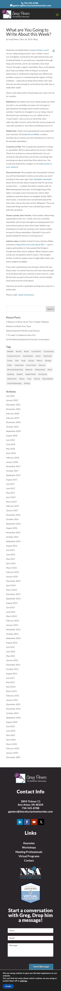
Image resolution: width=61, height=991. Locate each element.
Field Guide (47, 356)
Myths (9, 365)
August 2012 (11, 642)
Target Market (30, 374)
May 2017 (10, 493)
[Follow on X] (41, 822)
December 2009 (13, 757)
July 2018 (10, 440)
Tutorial (37, 379)
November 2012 (13, 629)
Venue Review (47, 379)
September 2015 (13, 541)
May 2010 (10, 735)
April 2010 (11, 739)
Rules (50, 369)
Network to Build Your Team (18, 326)
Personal (42, 365)
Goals (23, 360)
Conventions (36, 351)
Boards (18, 351)
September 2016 (13, 523)
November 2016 (13, 515)
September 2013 (13, 598)
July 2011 (10, 678)
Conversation (49, 351)
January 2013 (12, 625)
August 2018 (11, 435)
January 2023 (12, 400)
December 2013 (13, 594)
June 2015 (10, 554)
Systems (20, 374)
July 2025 (10, 396)
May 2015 (10, 559)
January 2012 (12, 660)
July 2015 (10, 550)
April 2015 (11, 563)
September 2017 (13, 475)
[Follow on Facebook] (27, 822)
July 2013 (10, 607)
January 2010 (12, 753)
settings (23, 981)
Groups (31, 360)
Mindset (48, 360)
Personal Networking (15, 369)
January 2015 (12, 576)
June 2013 (10, 612)
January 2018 (12, 462)
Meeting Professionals (28, 851)
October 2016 (12, 519)
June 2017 (10, 488)
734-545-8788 (30, 808)
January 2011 (12, 700)
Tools (29, 379)
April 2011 (11, 686)
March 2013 (11, 616)
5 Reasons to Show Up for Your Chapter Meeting (27, 322)
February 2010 (12, 748)
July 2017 (10, 484)
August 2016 (11, 528)
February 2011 (12, 695)
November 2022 (13, 409)
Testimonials (11, 379)
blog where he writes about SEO (31, 244)
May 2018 (10, 448)
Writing (27, 383)
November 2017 (13, 466)
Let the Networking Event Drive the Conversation (27, 339)
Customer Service (13, 356)
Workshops (29, 847)
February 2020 (12, 413)
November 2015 (13, 532)
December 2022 (13, 404)
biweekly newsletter (43, 179)
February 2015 (12, 572)
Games (9, 360)
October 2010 (12, 713)
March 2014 (11, 590)
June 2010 (10, 731)
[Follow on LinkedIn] (20, 822)
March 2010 (11, 744)
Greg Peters (14, 39)
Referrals (29, 369)
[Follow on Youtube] (34, 822)
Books (26, 351)
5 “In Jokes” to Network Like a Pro (21, 335)
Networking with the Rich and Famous (23, 330)
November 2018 (13, 422)
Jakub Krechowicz (26, 295)
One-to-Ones (31, 365)
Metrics (39, 360)
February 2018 (12, 457)
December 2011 (13, 664)
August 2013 (11, 603)
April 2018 (11, 453)
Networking (19, 365)
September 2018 (13, 431)
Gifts (17, 360)
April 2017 (11, 497)
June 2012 (10, 651)
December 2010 (13, 704)
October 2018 (12, 426)
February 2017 (12, 506)
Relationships (40, 369)
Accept (8, 986)
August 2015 (11, 546)
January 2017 (12, 510)
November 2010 (13, 709)
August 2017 (11, 479)
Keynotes (29, 843)
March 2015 (11, 568)
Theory (22, 379)
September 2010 (13, 717)
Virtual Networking (14, 383)
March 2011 (11, 691)
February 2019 (12, 418)
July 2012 (10, 647)
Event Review (28, 356)
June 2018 (10, 444)
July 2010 (10, 726)
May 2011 (10, 682)
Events (38, 356)
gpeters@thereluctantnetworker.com (30, 811)
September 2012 (13, 638)
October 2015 (12, 537)
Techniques (42, 374)
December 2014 (13, 581)
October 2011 (12, 669)
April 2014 (11, 585)
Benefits (10, 351)
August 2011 (11, 673)
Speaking (10, 374)
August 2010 (11, 722)
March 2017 (11, 501)
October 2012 (12, 634)
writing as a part (42, 50)
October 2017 (12, 471)
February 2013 (12, 620)
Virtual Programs (29, 856)
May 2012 (10, 656)
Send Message (41, 967)
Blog (36, 39)
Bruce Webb (33, 134)
